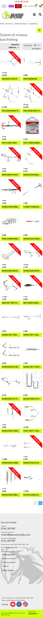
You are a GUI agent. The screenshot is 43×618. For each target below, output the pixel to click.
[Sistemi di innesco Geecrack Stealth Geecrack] (10, 61)
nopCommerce (32, 614)
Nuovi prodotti (4, 6)
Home (2, 23)
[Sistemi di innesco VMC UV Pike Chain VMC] (10, 125)
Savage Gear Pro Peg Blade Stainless (11, 271)
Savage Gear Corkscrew (11, 495)
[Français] (24, 1)
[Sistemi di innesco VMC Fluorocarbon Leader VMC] (32, 125)
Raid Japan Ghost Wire (11, 111)
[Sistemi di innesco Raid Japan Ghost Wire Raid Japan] (10, 93)
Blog (2, 550)
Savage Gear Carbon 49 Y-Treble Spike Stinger (11, 463)
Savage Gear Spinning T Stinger (11, 207)
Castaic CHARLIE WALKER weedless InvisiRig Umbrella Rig (32, 495)
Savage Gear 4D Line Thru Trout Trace (32, 463)
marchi (25, 6)
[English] (18, 1)
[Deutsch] (21, 1)
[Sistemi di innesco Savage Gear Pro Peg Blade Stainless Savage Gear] (10, 253)
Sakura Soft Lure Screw (32, 367)
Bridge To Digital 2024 (7, 551)
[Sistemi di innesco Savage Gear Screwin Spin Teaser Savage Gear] (32, 221)
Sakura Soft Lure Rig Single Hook (11, 335)
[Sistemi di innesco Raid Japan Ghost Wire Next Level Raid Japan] (32, 93)
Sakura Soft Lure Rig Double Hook (32, 335)
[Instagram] (25, 606)
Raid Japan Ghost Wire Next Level (32, 111)
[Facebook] (19, 606)
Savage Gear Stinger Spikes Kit (11, 431)
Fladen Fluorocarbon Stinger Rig (32, 207)
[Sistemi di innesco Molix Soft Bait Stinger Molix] (10, 285)
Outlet (11, 6)
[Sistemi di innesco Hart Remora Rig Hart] (32, 61)
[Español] (27, 1)
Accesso (30, 6)
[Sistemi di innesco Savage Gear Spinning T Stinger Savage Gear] (10, 189)
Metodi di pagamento (9, 562)
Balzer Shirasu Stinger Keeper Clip (32, 399)
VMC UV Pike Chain (9, 143)
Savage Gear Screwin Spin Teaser (32, 239)
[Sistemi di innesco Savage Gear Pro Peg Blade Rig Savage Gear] (32, 253)
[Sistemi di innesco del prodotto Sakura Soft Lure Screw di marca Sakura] (32, 349)
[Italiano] (16, 1)
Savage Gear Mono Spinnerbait (32, 175)
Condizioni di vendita (8, 558)
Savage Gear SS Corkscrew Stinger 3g (11, 367)
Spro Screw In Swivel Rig (11, 175)
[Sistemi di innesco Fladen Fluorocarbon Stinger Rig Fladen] (32, 189)
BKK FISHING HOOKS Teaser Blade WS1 (32, 303)
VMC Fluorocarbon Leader (32, 143)
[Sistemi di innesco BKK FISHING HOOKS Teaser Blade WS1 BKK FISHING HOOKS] (32, 285)
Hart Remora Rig (30, 79)
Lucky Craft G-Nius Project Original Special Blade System (32, 431)
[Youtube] (12, 606)
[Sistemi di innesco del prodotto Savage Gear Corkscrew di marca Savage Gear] (10, 477)
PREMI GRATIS (18, 6)
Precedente (35, 503)
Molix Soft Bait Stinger (11, 303)
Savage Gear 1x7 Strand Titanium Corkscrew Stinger (11, 399)
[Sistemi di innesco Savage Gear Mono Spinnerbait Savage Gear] (32, 157)
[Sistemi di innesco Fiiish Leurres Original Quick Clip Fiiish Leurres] (10, 221)
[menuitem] (21, 550)
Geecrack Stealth (9, 79)
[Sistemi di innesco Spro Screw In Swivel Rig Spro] (10, 157)
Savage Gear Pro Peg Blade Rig (32, 271)
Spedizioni (5, 566)
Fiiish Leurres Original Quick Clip (11, 239)
